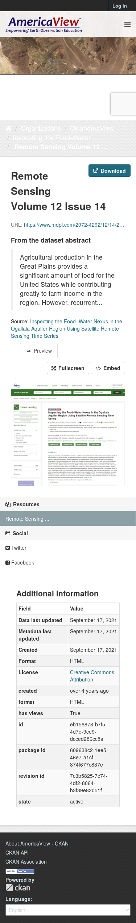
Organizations (41, 128)
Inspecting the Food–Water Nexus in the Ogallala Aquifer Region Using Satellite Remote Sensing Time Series (66, 328)
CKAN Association (26, 861)
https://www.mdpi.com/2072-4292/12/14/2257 (76, 224)
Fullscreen (71, 368)
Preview (42, 350)
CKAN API (17, 852)
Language (17, 898)
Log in (119, 5)
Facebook (22, 562)
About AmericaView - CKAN (37, 843)
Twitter (18, 547)
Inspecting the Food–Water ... (55, 137)
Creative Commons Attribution (92, 675)
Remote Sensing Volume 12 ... (60, 146)
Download (112, 170)
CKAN (17, 887)
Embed (111, 368)
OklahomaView (92, 128)
